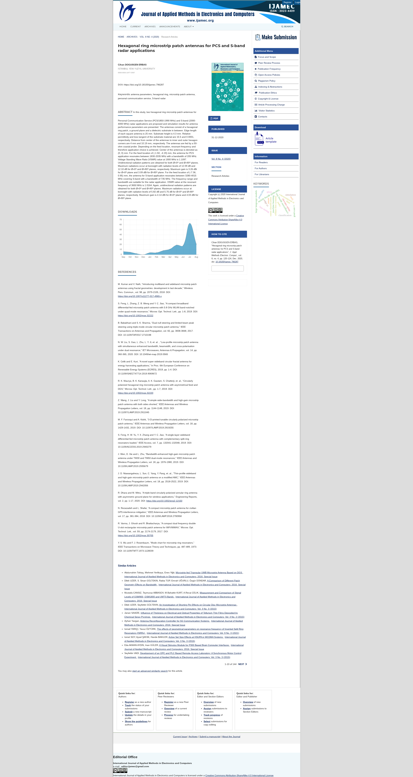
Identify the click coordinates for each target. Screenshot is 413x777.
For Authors (261, 168)
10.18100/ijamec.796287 (227, 262)
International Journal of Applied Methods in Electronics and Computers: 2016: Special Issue (170, 576)
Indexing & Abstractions (270, 86)
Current (135, 26)
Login (297, 2)
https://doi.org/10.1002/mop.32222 (135, 315)
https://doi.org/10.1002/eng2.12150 (164, 501)
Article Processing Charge (271, 104)
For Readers (261, 162)
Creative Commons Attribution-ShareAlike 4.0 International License (226, 219)
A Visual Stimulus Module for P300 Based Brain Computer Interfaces (194, 645)
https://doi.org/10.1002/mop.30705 (135, 535)
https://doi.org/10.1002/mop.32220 (135, 393)
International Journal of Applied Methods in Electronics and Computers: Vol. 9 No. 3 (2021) (193, 633)
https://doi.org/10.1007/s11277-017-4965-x (140, 296)
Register (287, 2)
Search (288, 26)
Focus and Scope (266, 57)
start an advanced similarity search (150, 671)
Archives (150, 26)
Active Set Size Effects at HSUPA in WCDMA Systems (196, 637)
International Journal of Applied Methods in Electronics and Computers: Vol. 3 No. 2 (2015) (198, 617)
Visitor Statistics (266, 110)
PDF (215, 118)
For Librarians (262, 174)
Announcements (169, 26)
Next (241, 664)
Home (123, 26)
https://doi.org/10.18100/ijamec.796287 (144, 84)
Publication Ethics (267, 92)
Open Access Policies (269, 75)
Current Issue (180, 736)
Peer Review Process (269, 63)
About (188, 26)
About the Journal (231, 736)
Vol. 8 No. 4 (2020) (149, 37)
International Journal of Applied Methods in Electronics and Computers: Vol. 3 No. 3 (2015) (170, 609)
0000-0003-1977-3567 (126, 72)
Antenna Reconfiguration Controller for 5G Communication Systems (175, 621)
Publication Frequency (269, 69)
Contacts (262, 116)
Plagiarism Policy (266, 80)
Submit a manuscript (209, 736)
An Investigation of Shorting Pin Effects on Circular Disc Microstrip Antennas (198, 605)
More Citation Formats (223, 268)
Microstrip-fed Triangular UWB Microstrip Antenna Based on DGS (209, 572)
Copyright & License (267, 98)
